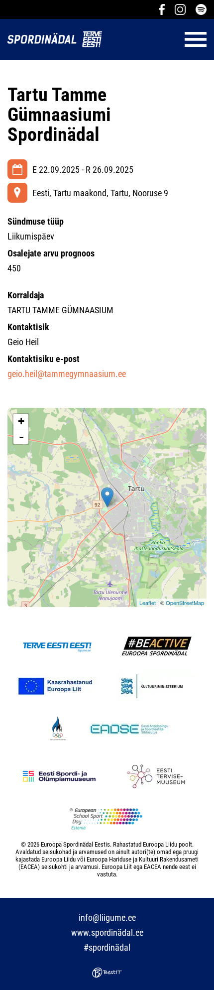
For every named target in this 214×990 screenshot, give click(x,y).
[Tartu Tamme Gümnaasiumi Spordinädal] (107, 497)
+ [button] (21, 421)
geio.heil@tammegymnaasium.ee (66, 374)
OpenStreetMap (185, 603)
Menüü (159, 39)
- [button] (21, 437)
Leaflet (147, 603)
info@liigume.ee (107, 917)
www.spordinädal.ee (107, 932)
